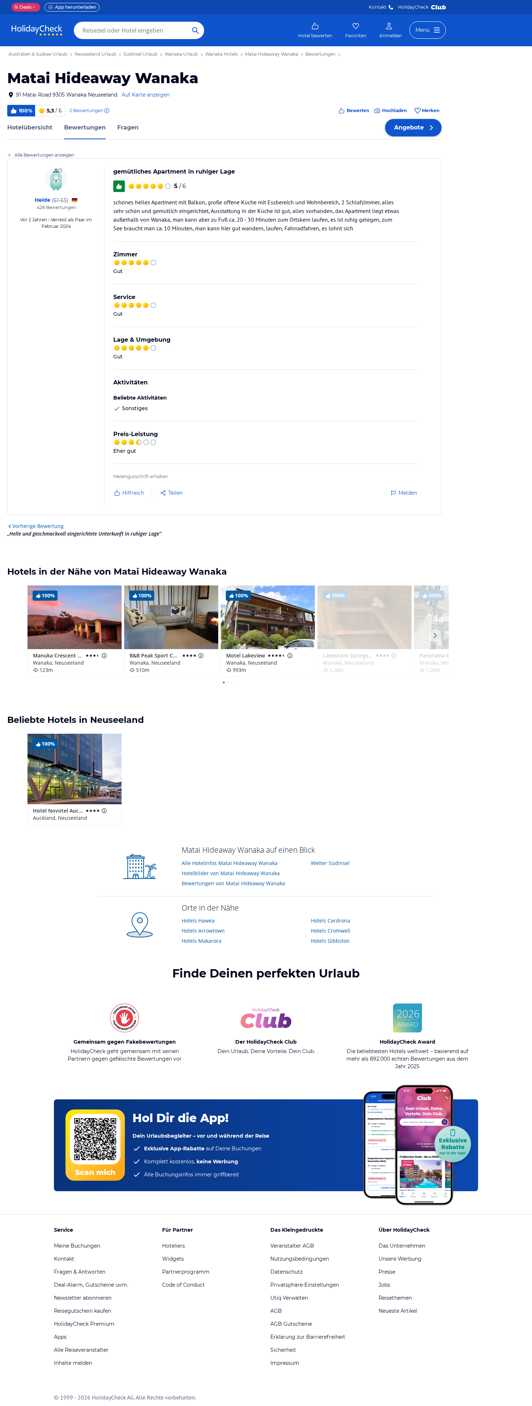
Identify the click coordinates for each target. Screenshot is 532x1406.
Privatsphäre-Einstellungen (304, 1285)
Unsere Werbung (400, 1259)
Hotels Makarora (201, 940)
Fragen (128, 127)
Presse (387, 1272)
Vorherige (38, 526)
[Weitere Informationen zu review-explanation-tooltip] (106, 111)
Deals (22, 7)
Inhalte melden (73, 1363)
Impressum (284, 1363)
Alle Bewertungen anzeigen (44, 155)
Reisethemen (395, 1298)
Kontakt (378, 7)
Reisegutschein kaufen (82, 1311)
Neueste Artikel (398, 1311)
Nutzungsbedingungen (299, 1259)
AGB (276, 1311)
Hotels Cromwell (330, 930)
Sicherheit (283, 1350)
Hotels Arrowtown (203, 930)
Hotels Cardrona (330, 920)
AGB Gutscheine (291, 1324)
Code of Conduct (183, 1285)
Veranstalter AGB (292, 1246)
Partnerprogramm (186, 1272)
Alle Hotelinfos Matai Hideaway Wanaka (230, 863)
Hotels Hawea (198, 920)
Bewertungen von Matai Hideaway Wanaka (233, 883)
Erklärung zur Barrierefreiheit (307, 1337)
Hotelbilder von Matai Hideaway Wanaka (231, 873)
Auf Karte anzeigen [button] (146, 94)
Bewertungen (85, 127)
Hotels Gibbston (330, 940)
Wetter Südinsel (330, 863)
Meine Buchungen (77, 1246)
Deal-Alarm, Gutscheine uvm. (91, 1285)
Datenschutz (286, 1272)
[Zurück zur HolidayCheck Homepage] (37, 30)
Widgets (173, 1259)
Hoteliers (173, 1246)
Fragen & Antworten (79, 1272)
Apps (60, 1337)
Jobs (384, 1285)
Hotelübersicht (29, 127)
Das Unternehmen (402, 1246)
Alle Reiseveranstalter (81, 1350)
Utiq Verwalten (289, 1298)
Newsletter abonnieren (82, 1298)
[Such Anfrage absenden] (195, 30)
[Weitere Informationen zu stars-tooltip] (103, 656)
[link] (315, 30)
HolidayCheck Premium (84, 1324)
